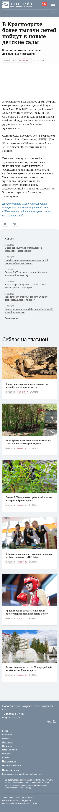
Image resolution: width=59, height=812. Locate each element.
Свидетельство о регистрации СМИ (20, 779)
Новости (9, 60)
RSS (54, 721)
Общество (24, 60)
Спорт (20, 618)
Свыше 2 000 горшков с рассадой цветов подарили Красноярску (26, 274)
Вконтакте (48, 721)
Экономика (22, 392)
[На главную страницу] (17, 4)
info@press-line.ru (11, 717)
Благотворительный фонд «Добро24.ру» (22, 773)
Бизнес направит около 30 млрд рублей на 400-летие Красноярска (29, 310)
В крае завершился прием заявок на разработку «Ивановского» (23, 249)
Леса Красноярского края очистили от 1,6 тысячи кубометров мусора (26, 261)
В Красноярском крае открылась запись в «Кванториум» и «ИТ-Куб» (26, 286)
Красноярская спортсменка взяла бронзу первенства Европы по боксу (26, 298)
